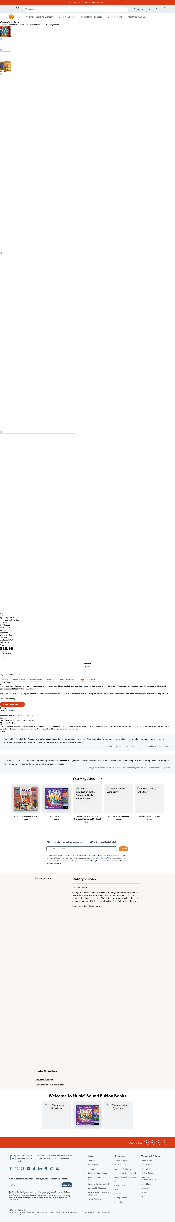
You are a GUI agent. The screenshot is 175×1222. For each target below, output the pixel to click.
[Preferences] (149, 9)
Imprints (91, 1169)
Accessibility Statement (97, 1188)
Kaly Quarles (46, 1071)
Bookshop (50, 679)
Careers (117, 1181)
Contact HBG (119, 1185)
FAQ (116, 1189)
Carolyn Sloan (8, 617)
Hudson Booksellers (67, 679)
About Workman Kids (137, 17)
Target (82, 679)
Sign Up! (140, 9)
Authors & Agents (121, 1160)
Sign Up (123, 849)
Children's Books (7, 710)
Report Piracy (146, 1184)
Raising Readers (120, 1197)
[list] (87, 520)
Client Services (120, 1164)
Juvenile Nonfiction (8, 715)
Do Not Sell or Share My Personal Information (150, 1178)
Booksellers (119, 1201)
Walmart (92, 679)
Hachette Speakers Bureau (125, 1177)
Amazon (5, 679)
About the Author (7, 723)
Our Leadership (94, 1164)
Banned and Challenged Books (97, 1178)
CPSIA (143, 1192)
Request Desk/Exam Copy (12, 704)
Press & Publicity (94, 1199)
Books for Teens (115, 17)
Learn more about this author (85, 905)
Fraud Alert (145, 1188)
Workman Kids (6, 634)
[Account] (157, 9)
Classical (29, 715)
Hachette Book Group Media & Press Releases (99, 1193)
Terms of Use (146, 1160)
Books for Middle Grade (91, 17)
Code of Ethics (147, 1173)
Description (5, 683)
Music (20, 715)
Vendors (117, 1193)
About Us (91, 1160)
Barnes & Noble (19, 679)
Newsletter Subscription (97, 1173)
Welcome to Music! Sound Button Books (17, 720)
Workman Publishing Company (39, 17)
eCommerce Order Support (125, 1173)
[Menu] (10, 9)
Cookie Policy (146, 1169)
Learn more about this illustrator (49, 1084)
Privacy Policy (146, 1164)
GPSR (143, 1196)
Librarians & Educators (123, 1169)
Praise (2, 731)
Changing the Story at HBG (98, 1184)
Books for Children (67, 17)
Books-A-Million (36, 679)
